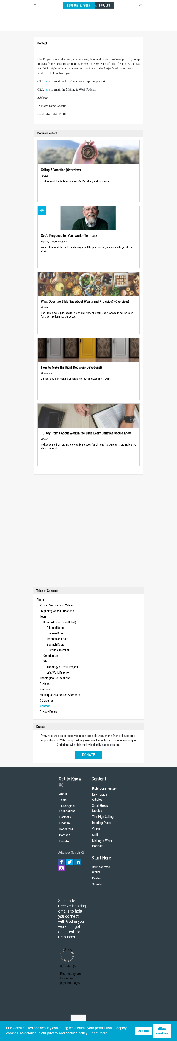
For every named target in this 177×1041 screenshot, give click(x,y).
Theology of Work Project (62, 667)
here (47, 81)
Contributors (51, 655)
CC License (47, 700)
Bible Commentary (104, 788)
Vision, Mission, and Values (57, 605)
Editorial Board (56, 627)
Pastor (96, 878)
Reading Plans (101, 823)
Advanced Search (69, 852)
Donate (88, 755)
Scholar (97, 884)
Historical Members (59, 650)
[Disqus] (88, 532)
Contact (64, 835)
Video (96, 829)
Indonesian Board (57, 639)
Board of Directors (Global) (59, 622)
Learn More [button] (98, 1033)
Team (43, 616)
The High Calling (103, 817)
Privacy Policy (48, 711)
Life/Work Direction (58, 672)
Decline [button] (143, 1030)
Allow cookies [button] (162, 1030)
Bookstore (66, 829)
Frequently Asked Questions (57, 611)
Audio (96, 835)
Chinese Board (56, 633)
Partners (45, 689)
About (40, 599)
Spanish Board (56, 644)
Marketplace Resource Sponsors (60, 695)
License (64, 823)
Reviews (45, 683)
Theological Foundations (55, 678)
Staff (46, 661)
